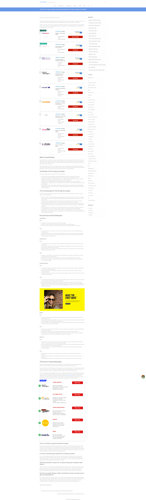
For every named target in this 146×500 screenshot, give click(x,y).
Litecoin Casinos (91, 134)
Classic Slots (90, 112)
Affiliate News (90, 77)
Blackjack (90, 94)
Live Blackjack (90, 136)
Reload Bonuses (91, 168)
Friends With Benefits (59, 407)
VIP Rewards (90, 193)
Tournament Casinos (92, 185)
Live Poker (90, 139)
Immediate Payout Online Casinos (95, 22)
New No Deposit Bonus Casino (94, 41)
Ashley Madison (57, 382)
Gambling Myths (91, 124)
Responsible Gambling (92, 170)
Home (55, 5)
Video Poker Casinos (93, 30)
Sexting (75, 5)
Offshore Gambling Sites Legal (94, 46)
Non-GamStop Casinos (92, 161)
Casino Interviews (91, 102)
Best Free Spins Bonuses (93, 62)
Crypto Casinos (91, 114)
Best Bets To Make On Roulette (94, 20)
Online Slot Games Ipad (93, 51)
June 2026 (90, 210)
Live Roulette (90, 141)
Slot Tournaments (91, 183)
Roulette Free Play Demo (93, 49)
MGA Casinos (90, 148)
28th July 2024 (56, 17)
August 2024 (91, 212)
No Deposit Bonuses (92, 158)
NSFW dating (65, 284)
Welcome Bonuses (91, 200)
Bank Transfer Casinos (92, 87)
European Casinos (91, 121)
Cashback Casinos (91, 99)
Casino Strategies (91, 109)
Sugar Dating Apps (69, 375)
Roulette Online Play (92, 33)
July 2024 (90, 214)
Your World (43, 2)
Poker (89, 163)
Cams (80, 5)
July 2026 (90, 208)
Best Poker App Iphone (93, 56)
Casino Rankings (91, 104)
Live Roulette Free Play (93, 43)
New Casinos (90, 153)
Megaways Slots (91, 146)
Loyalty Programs (91, 143)
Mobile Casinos (91, 151)
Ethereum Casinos (91, 119)
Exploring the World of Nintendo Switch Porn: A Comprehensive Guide (71, 493)
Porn (84, 5)
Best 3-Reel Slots (92, 67)
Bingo (89, 90)
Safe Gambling (90, 173)
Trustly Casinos (91, 188)
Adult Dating (68, 5)
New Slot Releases (91, 156)
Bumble (55, 419)
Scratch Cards (90, 175)
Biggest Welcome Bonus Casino (95, 59)
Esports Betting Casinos (92, 117)
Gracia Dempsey (47, 17)
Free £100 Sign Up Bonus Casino (95, 38)
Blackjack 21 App (92, 54)
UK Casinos (90, 190)
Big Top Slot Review (92, 35)
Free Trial (77, 382)
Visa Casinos (90, 195)
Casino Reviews (91, 107)
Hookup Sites (61, 5)
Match (54, 431)
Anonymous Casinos (92, 82)
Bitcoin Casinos (91, 92)
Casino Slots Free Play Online (94, 25)
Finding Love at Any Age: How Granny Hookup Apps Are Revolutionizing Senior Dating (56, 490)
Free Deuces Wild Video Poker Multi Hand (96, 70)
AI (91, 5)
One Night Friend (57, 394)
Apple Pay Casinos (91, 85)
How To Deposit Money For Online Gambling (97, 64)
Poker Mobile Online (92, 28)
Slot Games (90, 180)
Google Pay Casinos (91, 129)
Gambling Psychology (92, 126)
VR (88, 5)
